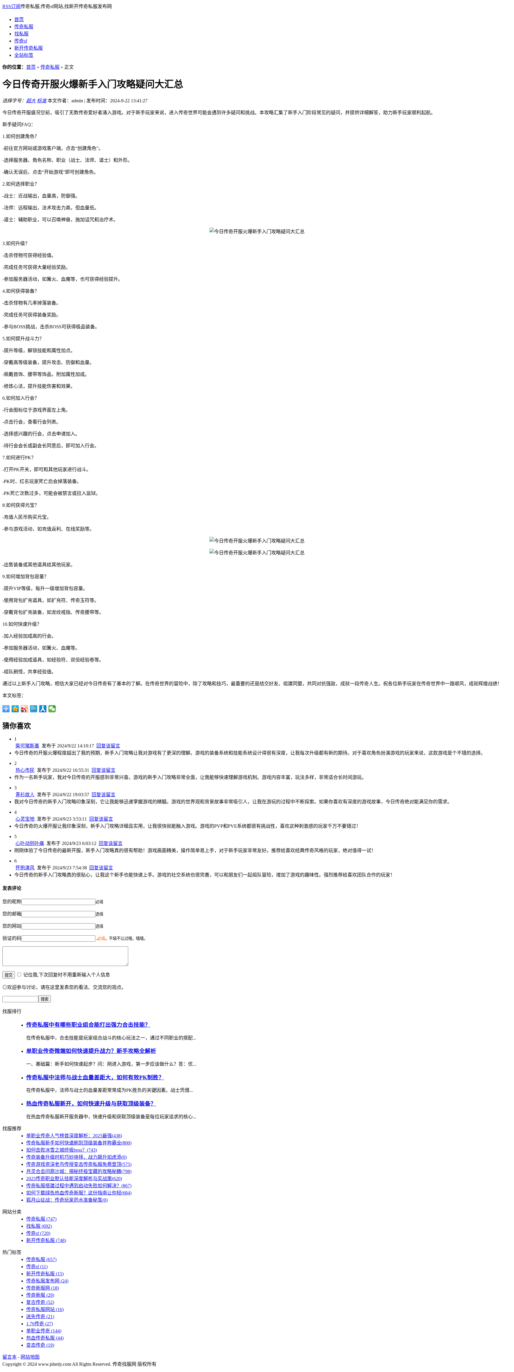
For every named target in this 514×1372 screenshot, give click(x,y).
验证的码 (11, 938)
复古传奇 (40, 1302)
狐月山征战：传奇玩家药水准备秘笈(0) (67, 1199)
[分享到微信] (52, 708)
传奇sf (20, 40)
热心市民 (25, 770)
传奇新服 (40, 1295)
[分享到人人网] (43, 708)
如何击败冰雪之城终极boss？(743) (61, 1150)
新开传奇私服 (28, 48)
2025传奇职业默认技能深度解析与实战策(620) (74, 1178)
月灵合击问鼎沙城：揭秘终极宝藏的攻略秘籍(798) (78, 1171)
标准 (41, 100)
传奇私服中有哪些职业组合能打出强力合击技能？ (88, 1025)
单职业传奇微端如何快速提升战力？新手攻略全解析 (91, 1051)
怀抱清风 (25, 867)
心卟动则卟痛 (29, 843)
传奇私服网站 (45, 1309)
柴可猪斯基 (27, 745)
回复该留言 (108, 745)
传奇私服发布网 (47, 1280)
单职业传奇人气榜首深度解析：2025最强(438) (74, 1135)
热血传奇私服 (45, 1337)
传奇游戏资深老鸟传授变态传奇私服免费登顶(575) (78, 1164)
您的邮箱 (11, 913)
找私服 (21, 33)
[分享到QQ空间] (15, 708)
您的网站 (11, 926)
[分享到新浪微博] (24, 708)
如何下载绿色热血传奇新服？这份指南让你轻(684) (78, 1192)
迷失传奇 (40, 1316)
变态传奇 (40, 1345)
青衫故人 (25, 794)
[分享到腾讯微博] (33, 708)
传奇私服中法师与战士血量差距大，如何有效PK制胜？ (95, 1077)
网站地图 (30, 1357)
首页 (19, 19)
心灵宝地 (25, 818)
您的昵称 (11, 901)
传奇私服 (23, 26)
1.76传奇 (39, 1323)
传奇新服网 (42, 1288)
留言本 (9, 1357)
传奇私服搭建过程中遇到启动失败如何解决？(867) (78, 1185)
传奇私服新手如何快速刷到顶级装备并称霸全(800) (78, 1142)
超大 (31, 100)
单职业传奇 (43, 1330)
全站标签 (23, 55)
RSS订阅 (11, 6)
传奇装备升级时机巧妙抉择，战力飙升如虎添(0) (76, 1157)
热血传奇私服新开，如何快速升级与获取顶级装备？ (91, 1103)
